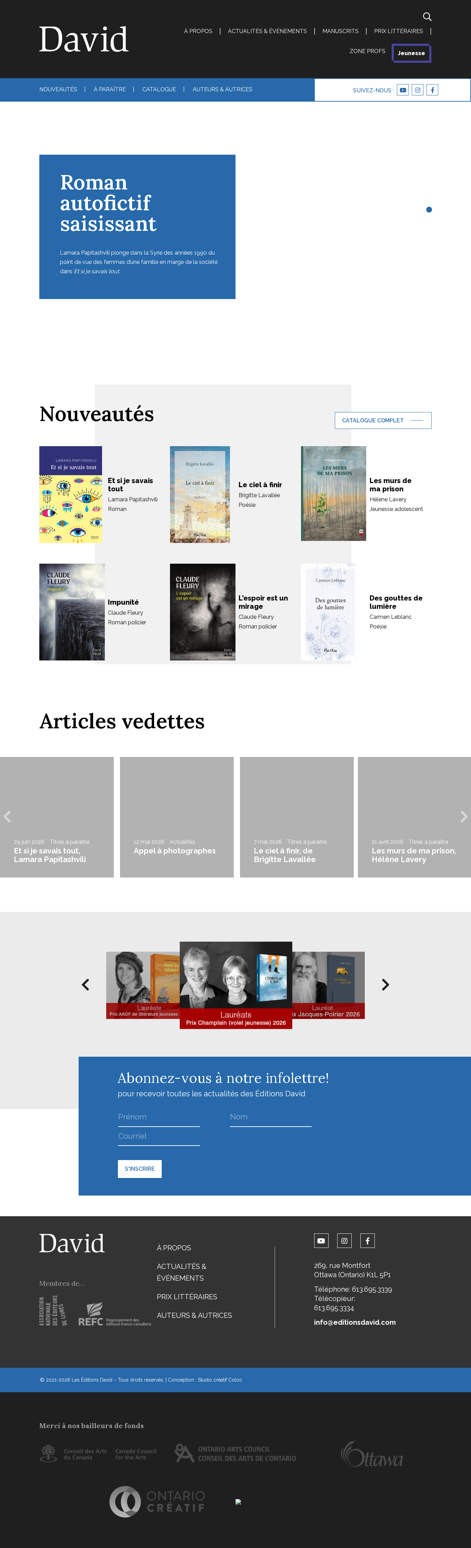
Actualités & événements (267, 31)
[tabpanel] (235, 199)
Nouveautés (58, 89)
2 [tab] (428, 220)
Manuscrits (340, 31)
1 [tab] (428, 210)
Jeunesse (411, 53)
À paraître (110, 89)
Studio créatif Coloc (220, 1380)
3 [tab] (428, 230)
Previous (7, 817)
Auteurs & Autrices (222, 89)
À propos (198, 31)
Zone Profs (367, 51)
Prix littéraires (398, 31)
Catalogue (159, 89)
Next (464, 817)
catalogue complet (373, 420)
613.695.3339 (372, 1289)
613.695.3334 (334, 1308)
